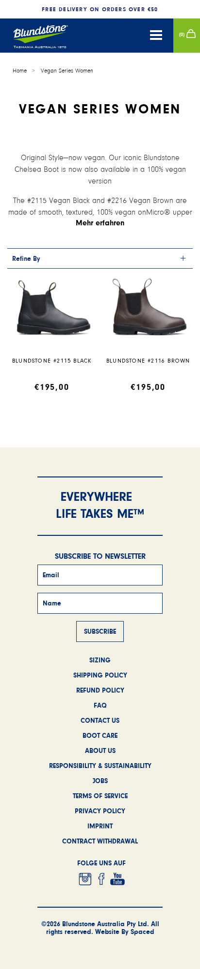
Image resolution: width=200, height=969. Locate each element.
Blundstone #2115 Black (51, 361)
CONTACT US (100, 720)
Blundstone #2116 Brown (148, 361)
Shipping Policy (100, 675)
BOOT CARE (100, 735)
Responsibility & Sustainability (100, 765)
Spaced (142, 931)
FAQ (100, 705)
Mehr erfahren (100, 222)
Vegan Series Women (67, 71)
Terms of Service (100, 796)
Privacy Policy (100, 811)
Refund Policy (100, 690)
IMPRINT (100, 826)
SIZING (100, 660)
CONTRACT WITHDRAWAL (100, 841)
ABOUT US (100, 750)
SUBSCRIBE (100, 631)
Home (20, 71)
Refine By (26, 258)
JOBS (100, 781)
